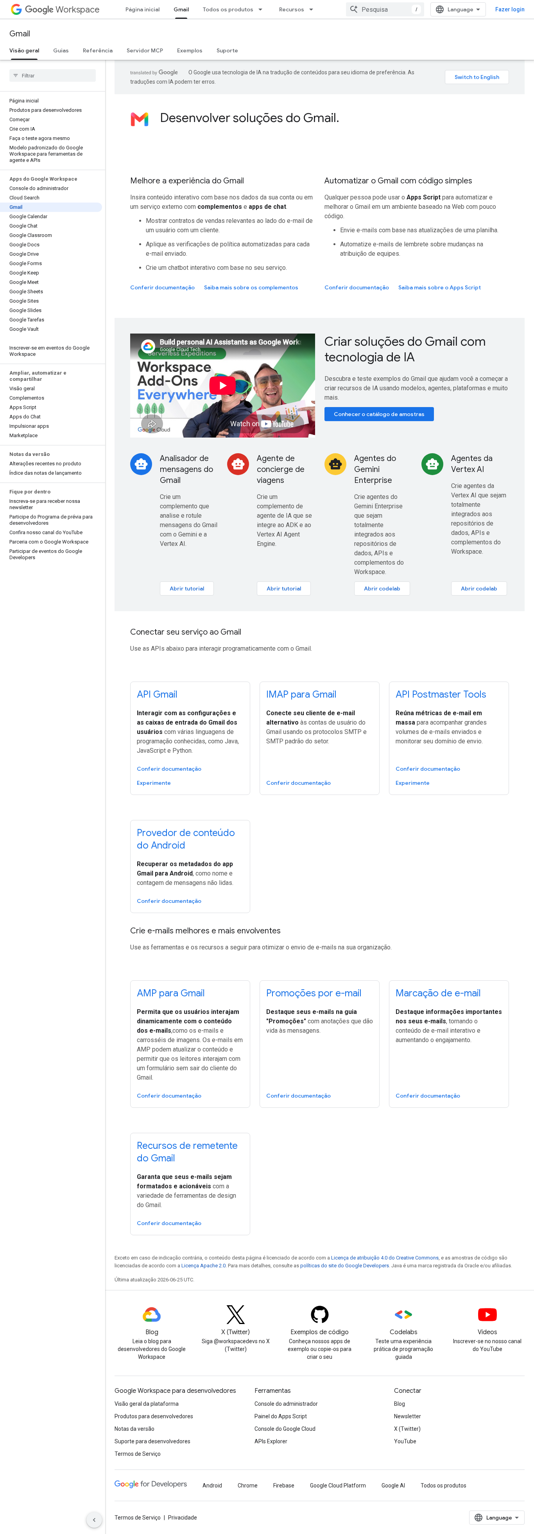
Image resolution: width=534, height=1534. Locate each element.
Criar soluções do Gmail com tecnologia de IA (405, 349)
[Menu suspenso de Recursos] (313, 9)
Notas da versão (134, 1429)
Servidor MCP (145, 50)
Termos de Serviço (138, 1454)
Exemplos (189, 50)
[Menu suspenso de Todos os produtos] (262, 9)
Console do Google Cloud (284, 1429)
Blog (399, 1404)
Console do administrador (286, 1404)
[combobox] (385, 9)
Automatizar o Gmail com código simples (398, 181)
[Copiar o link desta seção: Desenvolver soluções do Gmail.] (347, 119)
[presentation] (334, 118)
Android (212, 1485)
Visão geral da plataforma (147, 1404)
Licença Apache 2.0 (203, 1265)
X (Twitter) (407, 1429)
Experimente (154, 782)
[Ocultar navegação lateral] (94, 1520)
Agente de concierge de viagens (281, 469)
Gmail (181, 9)
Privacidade (182, 1517)
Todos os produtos (228, 9)
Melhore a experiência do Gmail (187, 181)
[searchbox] (52, 75)
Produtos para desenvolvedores (154, 1416)
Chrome (248, 1485)
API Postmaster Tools (441, 694)
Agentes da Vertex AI (472, 464)
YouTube (405, 1441)
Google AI (393, 1485)
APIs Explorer (270, 1441)
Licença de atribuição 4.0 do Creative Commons (385, 1258)
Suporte (227, 50)
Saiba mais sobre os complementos (251, 287)
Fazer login (510, 9)
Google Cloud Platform (338, 1485)
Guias (61, 50)
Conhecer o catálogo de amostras (379, 414)
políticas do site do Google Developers (344, 1265)
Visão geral (24, 50)
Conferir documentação (162, 287)
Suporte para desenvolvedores (152, 1441)
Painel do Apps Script (280, 1416)
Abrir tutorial (187, 588)
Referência (98, 50)
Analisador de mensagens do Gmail (186, 469)
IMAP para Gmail (301, 694)
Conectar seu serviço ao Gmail (185, 632)
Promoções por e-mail (314, 993)
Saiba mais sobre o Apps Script (439, 287)
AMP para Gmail (171, 993)
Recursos (291, 9)
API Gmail (157, 694)
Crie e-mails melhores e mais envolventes (205, 931)
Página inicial (142, 9)
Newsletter (407, 1416)
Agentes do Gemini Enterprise (375, 469)
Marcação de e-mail (438, 993)
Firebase (283, 1485)
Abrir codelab (382, 588)
